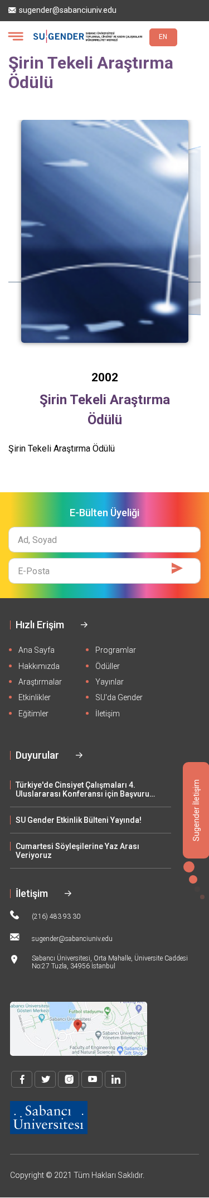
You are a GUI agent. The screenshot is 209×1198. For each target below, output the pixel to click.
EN (163, 37)
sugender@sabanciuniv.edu (67, 10)
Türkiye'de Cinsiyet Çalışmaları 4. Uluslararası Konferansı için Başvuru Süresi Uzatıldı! (82, 789)
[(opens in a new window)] (21, 1079)
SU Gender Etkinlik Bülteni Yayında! (79, 820)
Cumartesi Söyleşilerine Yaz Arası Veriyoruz (77, 851)
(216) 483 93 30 (56, 916)
